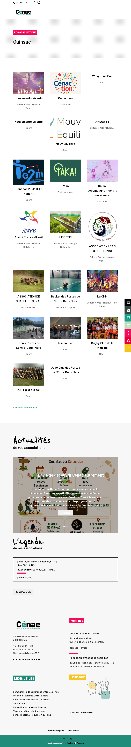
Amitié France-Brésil (28, 237)
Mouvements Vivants (28, 98)
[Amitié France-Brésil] (28, 222)
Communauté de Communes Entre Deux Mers (36, 691)
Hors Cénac (62, 307)
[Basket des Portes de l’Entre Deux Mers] (65, 281)
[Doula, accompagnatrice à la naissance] (102, 171)
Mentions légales (56, 730)
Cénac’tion (65, 98)
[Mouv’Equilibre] (65, 129)
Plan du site (73, 730)
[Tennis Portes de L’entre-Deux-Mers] (28, 328)
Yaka (65, 186)
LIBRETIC (65, 237)
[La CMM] (102, 281)
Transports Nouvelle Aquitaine (29, 710)
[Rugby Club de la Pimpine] (102, 328)
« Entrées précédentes (25, 407)
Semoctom (19, 703)
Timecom (80, 743)
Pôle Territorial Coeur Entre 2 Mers (31, 699)
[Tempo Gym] (65, 328)
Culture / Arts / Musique (28, 104)
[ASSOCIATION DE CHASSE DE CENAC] (28, 281)
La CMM (102, 296)
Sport (29, 107)
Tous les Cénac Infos (81, 712)
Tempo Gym (65, 343)
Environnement (65, 192)
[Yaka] (65, 171)
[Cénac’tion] (65, 83)
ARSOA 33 (102, 121)
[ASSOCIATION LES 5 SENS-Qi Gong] (102, 226)
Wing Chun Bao (102, 76)
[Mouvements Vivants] (28, 83)
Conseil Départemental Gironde (29, 707)
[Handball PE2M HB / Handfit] (28, 172)
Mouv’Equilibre (65, 143)
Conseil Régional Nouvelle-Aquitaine (32, 714)
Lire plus (65, 512)
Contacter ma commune (26, 659)
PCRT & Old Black (28, 390)
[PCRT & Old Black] (28, 374)
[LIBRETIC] (65, 222)
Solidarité (65, 104)
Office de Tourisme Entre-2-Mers (30, 695)
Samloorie (71, 743)
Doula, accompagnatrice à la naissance (102, 190)
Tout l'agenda (23, 591)
